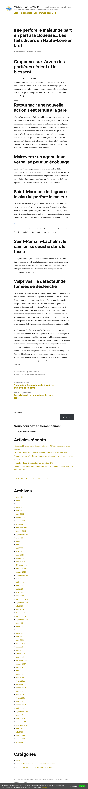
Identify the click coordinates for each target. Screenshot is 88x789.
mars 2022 (20, 640)
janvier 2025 (20, 561)
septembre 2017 (22, 711)
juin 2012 (19, 728)
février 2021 (20, 653)
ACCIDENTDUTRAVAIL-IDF (27, 7)
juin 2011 (19, 732)
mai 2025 (19, 548)
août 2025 (19, 538)
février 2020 (20, 681)
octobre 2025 (21, 531)
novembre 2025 (22, 527)
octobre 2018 (21, 705)
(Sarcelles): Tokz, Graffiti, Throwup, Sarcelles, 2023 (34, 463)
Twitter (66, 779)
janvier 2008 (20, 735)
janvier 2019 (20, 701)
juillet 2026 (20, 500)
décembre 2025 (21, 524)
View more (44, 787)
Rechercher (18, 412)
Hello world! (43, 479)
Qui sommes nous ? (43, 13)
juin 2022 (19, 630)
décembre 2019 (21, 684)
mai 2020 (19, 674)
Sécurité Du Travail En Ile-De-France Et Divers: (30, 374)
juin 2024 (19, 585)
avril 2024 (19, 592)
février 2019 (20, 698)
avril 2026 (19, 510)
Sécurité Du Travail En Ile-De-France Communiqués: (36, 764)
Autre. (18, 760)
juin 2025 (19, 544)
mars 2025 (20, 555)
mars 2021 (20, 650)
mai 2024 (19, 589)
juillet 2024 (20, 582)
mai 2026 (19, 507)
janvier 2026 (20, 521)
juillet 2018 (20, 708)
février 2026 (20, 517)
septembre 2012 (22, 725)
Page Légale (26, 13)
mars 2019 (20, 694)
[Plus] (55, 13)
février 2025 (20, 558)
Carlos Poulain (20, 51)
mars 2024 (20, 596)
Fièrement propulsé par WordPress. (42, 779)
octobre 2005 (21, 739)
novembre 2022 (22, 616)
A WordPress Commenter (25, 479)
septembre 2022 (22, 619)
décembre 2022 (21, 613)
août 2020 (19, 667)
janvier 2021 (20, 657)
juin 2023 (19, 606)
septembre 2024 (22, 575)
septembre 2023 (22, 602)
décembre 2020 (21, 660)
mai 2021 (19, 647)
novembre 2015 (22, 722)
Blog (16, 13)
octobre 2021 (21, 643)
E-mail (25, 782)
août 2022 (19, 623)
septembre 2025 (22, 534)
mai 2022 (19, 633)
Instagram (17, 782)
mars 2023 (20, 609)
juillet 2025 (20, 541)
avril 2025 (19, 551)
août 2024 (19, 579)
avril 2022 (19, 636)
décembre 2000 (21, 742)
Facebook (59, 779)
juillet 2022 (20, 626)
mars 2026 (20, 514)
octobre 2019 (21, 688)
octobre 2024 (21, 572)
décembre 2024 (21, 565)
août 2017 (19, 715)
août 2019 (19, 691)
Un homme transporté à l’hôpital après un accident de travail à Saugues (41, 452)
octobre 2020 (21, 664)
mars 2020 (20, 677)
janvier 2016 (20, 718)
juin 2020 (19, 671)
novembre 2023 (22, 599)
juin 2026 (19, 504)
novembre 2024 (22, 568)
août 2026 (19, 497)
